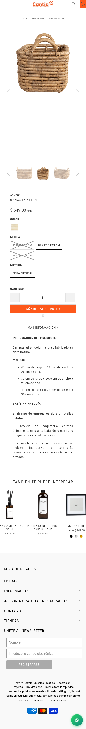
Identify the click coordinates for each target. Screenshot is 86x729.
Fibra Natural (23, 273)
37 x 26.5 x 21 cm (49, 245)
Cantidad (17, 288)
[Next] (77, 92)
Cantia (28, 682)
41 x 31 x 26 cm (22, 245)
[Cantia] (43, 4)
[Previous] (9, 92)
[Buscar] (75, 4)
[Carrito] (83, 4)
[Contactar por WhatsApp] (77, 720)
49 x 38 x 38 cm (22, 255)
